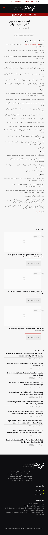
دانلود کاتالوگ (38, 490)
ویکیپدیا (38, 212)
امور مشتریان (38, 494)
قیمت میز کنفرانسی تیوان (32, 44)
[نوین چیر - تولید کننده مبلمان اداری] (24, 8)
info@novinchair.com (31, 506)
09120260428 (31, 1)
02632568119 (15, 1)
